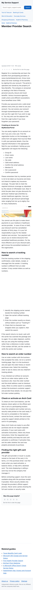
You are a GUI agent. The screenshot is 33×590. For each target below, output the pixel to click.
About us (5, 581)
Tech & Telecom (7, 12)
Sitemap (24, 581)
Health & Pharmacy (22, 20)
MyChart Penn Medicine (11, 563)
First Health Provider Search (13, 561)
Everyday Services (19, 16)
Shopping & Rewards (8, 20)
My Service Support (10, 3)
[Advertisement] (16, 46)
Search (28, 7)
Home (3, 23)
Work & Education (7, 16)
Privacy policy (14, 581)
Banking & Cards (18, 12)
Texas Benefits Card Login (12, 553)
